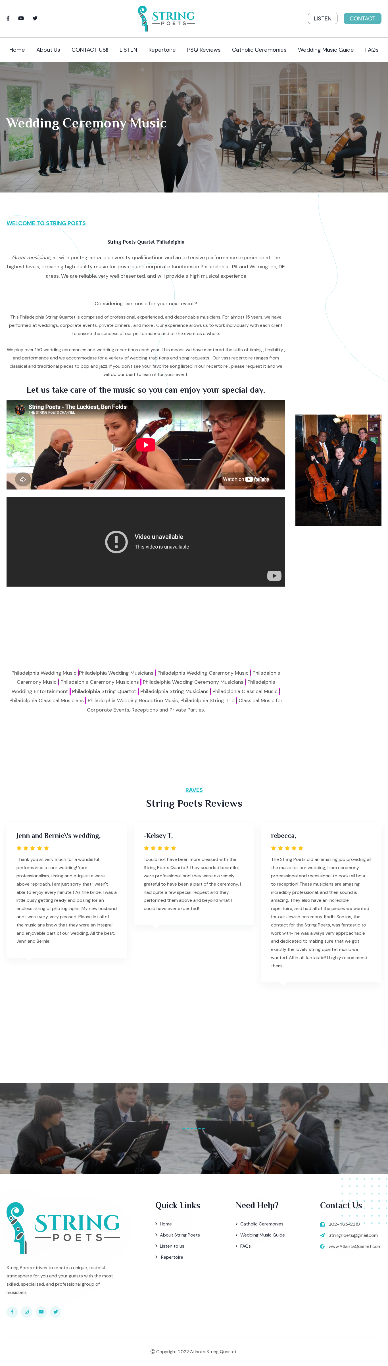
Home (17, 49)
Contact (363, 18)
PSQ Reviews (204, 49)
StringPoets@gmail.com (353, 1235)
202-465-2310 (344, 1224)
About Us (48, 49)
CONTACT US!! (90, 49)
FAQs (372, 49)
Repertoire (162, 49)
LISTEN (128, 49)
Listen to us (172, 1246)
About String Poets (180, 1235)
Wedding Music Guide (326, 49)
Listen (322, 18)
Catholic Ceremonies (259, 49)
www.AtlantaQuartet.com (355, 1246)
